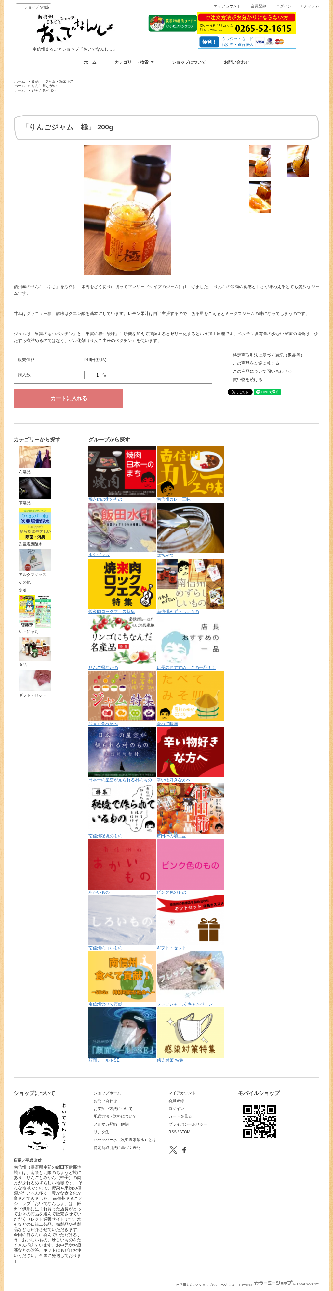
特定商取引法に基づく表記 (117, 1147)
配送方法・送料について (115, 1116)
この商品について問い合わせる (262, 371)
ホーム (90, 62)
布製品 (25, 472)
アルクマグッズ (32, 574)
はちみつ (165, 555)
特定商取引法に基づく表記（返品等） (269, 355)
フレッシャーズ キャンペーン (185, 1004)
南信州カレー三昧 (174, 499)
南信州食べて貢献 (105, 1004)
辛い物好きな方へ (174, 779)
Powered (246, 1284)
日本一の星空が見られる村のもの (120, 779)
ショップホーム (107, 1093)
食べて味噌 (167, 723)
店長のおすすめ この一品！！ (186, 667)
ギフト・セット (32, 695)
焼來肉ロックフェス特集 (111, 611)
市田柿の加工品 (171, 836)
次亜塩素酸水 (30, 544)
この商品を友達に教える (256, 363)
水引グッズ (99, 554)
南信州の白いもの (105, 947)
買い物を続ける (247, 379)
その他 (25, 582)
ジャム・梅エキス (59, 81)
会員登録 (258, 6)
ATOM (185, 1132)
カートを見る (180, 1116)
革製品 (25, 503)
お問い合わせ (236, 62)
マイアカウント (227, 6)
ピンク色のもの (171, 892)
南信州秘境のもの (105, 836)
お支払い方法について (113, 1108)
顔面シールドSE (104, 1060)
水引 (23, 590)
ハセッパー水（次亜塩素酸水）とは (125, 1140)
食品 (35, 81)
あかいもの (99, 892)
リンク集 (101, 1132)
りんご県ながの (44, 86)
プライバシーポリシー (187, 1124)
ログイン (284, 6)
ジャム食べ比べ (44, 90)
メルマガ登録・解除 (111, 1124)
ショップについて (189, 62)
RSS (172, 1132)
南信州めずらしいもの (178, 611)
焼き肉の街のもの (105, 499)
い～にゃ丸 (28, 631)
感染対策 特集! (171, 1060)
